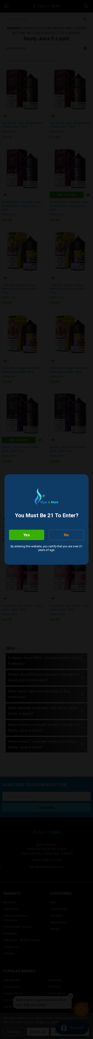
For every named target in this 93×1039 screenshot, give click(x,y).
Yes (26, 535)
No (66, 535)
